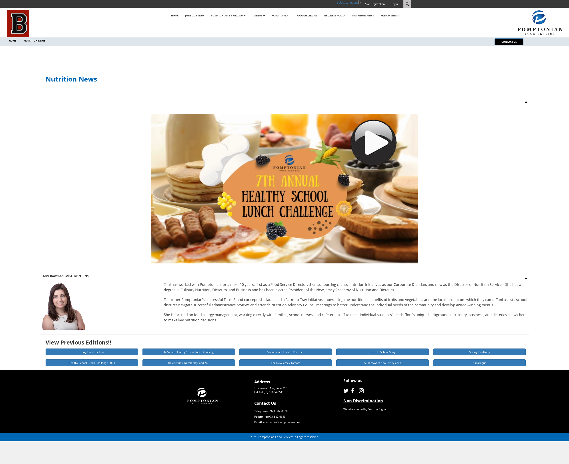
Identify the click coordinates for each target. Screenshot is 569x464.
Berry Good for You (92, 352)
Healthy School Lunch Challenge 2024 (91, 363)
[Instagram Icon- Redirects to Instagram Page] (362, 390)
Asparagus (479, 363)
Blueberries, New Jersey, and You (188, 363)
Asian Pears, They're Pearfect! (285, 352)
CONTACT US (509, 41)
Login (394, 4)
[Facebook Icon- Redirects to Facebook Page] (354, 390)
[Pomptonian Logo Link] (540, 22)
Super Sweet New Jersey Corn (382, 363)
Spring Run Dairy (479, 352)
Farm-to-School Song (382, 352)
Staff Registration (375, 4)
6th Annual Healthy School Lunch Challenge (188, 352)
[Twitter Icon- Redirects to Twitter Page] (346, 390)
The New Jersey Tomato (285, 363)
